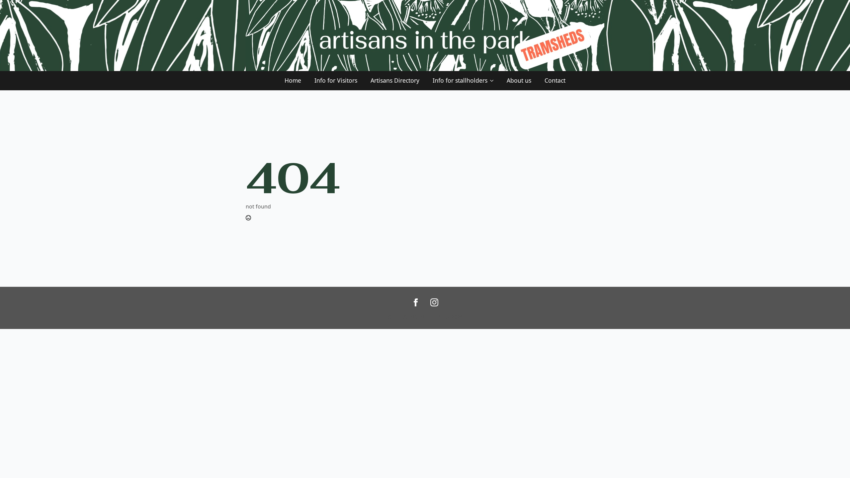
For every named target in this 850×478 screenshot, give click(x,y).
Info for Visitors (335, 80)
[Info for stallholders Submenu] (493, 80)
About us (519, 80)
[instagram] (434, 302)
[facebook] (415, 302)
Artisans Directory (395, 80)
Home (293, 80)
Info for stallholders (460, 80)
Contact (555, 80)
